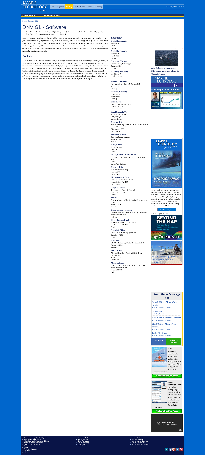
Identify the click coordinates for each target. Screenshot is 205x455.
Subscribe (166, 376)
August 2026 (166, 147)
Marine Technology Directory (32, 444)
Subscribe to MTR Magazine (32, 439)
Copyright (27, 450)
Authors (26, 447)
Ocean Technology (83, 441)
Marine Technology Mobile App (33, 442)
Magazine (60, 7)
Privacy (26, 452)
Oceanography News (84, 438)
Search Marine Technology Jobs (167, 296)
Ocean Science (82, 444)
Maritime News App (138, 439)
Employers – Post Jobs (173, 341)
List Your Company (28, 15)
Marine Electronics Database (141, 444)
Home (53, 7)
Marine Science (82, 446)
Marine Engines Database (140, 441)
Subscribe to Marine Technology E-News (36, 441)
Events (76, 7)
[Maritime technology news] (34, 8)
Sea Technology (83, 439)
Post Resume (159, 340)
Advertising (98, 7)
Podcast (83, 7)
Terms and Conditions (30, 449)
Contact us (27, 446)
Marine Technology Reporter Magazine (35, 438)
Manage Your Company (52, 15)
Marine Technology (83, 442)
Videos (90, 7)
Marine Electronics (137, 438)
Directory (69, 7)
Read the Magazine (166, 210)
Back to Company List (30, 21)
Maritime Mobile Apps (138, 442)
